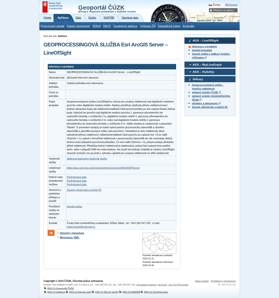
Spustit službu (74, 206)
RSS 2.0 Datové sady (80, 292)
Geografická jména (169, 26)
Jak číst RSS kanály (178, 284)
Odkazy (198, 79)
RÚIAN (97, 26)
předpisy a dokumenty (205, 103)
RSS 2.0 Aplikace (56, 292)
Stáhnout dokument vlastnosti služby (87, 158)
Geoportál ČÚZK (107, 8)
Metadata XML (70, 237)
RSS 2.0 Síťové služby (107, 292)
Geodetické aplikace (125, 26)
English (233, 4)
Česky (216, 4)
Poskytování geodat (52, 26)
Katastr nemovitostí (78, 26)
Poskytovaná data (77, 177)
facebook (162, 284)
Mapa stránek (202, 281)
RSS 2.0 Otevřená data (156, 292)
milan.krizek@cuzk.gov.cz (81, 226)
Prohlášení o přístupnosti (223, 281)
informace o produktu (204, 46)
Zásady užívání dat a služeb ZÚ (210, 107)
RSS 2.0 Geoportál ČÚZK (60, 288)
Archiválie (188, 26)
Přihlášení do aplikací (223, 10)
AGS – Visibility (203, 71)
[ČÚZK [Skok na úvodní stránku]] (52, 7)
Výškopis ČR (147, 26)
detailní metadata (202, 50)
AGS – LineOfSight (206, 40)
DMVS (107, 26)
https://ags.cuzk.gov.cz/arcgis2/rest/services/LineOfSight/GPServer (103, 167)
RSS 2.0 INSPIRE (131, 292)
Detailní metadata (72, 233)
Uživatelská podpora (146, 284)
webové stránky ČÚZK (205, 92)
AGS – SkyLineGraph (207, 64)
